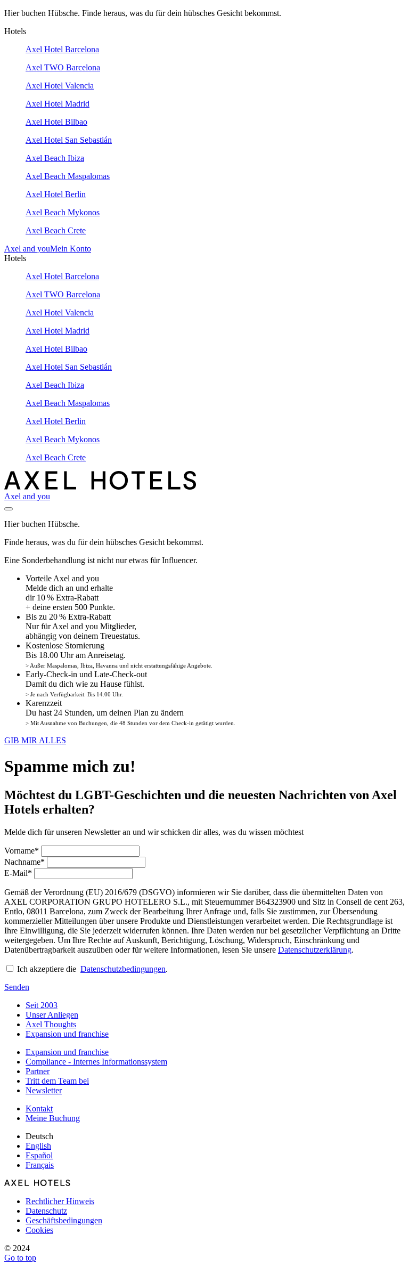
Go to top (20, 1257)
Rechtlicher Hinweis (60, 1201)
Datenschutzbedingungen (123, 968)
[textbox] (90, 851)
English (38, 1145)
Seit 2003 (42, 1005)
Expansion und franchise (67, 1033)
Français (40, 1164)
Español (39, 1155)
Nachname (24, 861)
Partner (38, 1071)
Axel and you (27, 248)
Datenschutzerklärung (314, 949)
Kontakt (39, 1108)
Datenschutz (46, 1210)
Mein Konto (70, 248)
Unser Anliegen (52, 1014)
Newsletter (44, 1090)
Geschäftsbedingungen (64, 1220)
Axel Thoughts (51, 1024)
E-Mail (18, 873)
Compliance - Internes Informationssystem (96, 1061)
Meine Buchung (53, 1118)
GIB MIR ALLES (35, 740)
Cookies (39, 1229)
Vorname (21, 850)
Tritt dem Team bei (57, 1080)
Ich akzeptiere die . (92, 968)
